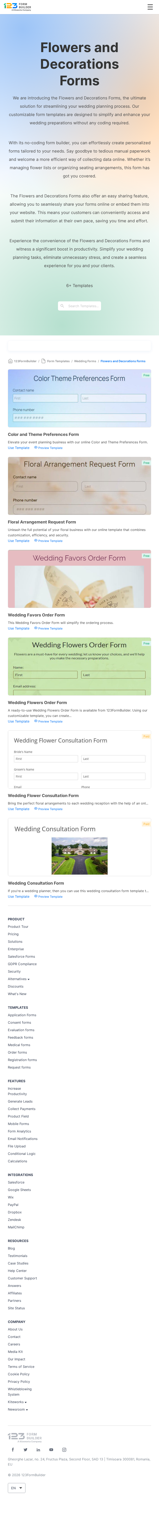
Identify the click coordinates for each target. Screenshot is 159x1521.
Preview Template (50, 448)
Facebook (13, 1450)
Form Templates (58, 361)
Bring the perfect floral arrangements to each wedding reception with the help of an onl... (78, 803)
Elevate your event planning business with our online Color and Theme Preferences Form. (78, 442)
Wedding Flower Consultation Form (43, 795)
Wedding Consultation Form (36, 883)
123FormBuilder (25, 361)
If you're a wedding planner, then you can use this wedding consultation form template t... (78, 891)
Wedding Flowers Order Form (37, 702)
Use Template (19, 448)
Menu (150, 7)
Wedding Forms (85, 361)
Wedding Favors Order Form (36, 615)
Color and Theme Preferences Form (43, 434)
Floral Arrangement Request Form (42, 522)
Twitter (25, 1450)
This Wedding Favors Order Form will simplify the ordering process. (60, 623)
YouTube (51, 1450)
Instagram (64, 1450)
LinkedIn (38, 1450)
